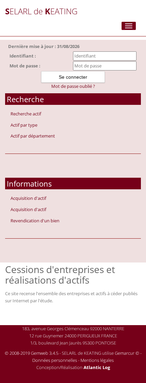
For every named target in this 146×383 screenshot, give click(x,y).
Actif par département (33, 136)
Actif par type (24, 125)
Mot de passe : (25, 66)
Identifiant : (23, 56)
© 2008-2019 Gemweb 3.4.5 (31, 353)
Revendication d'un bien (35, 221)
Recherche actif (26, 114)
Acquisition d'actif (28, 198)
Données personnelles (54, 360)
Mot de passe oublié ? (73, 86)
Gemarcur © (127, 353)
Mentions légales (97, 360)
